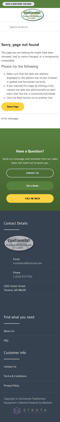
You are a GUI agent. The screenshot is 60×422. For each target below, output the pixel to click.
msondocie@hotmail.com (27, 263)
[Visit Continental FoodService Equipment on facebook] (5, 299)
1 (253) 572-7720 (22, 276)
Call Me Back (32, 198)
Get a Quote (32, 185)
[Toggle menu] (4, 15)
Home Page (12, 106)
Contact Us (32, 173)
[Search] (5, 26)
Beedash (47, 402)
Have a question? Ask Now (18, 4)
